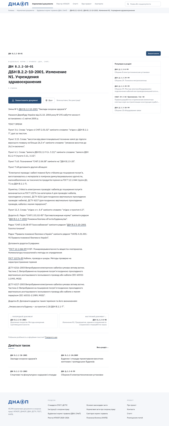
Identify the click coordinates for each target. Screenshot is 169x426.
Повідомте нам (51, 337)
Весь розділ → (103, 347)
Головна (11, 10)
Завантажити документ (26, 100)
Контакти (99, 4)
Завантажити (153, 53)
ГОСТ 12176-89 (15, 258)
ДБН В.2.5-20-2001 (76, 224)
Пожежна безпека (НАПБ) (97, 418)
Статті (75, 4)
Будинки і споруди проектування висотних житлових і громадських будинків (82, 360)
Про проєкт (86, 4)
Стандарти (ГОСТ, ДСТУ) (57, 405)
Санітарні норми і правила (97, 413)
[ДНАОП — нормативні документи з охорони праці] (18, 4)
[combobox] (144, 4)
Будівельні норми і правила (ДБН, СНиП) (52, 10)
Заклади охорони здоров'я (23, 358)
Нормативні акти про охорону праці (100, 409)
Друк (50, 100)
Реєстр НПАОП (62, 4)
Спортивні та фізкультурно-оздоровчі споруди (33, 374)
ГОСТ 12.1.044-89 (18, 249)
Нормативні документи (42, 4)
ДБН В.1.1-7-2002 (18, 219)
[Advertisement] (84, 31)
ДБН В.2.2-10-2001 (28, 109)
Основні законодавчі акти (97, 405)
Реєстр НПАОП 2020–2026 (58, 418)
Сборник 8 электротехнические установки (82, 374)
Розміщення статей (135, 418)
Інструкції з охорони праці (58, 409)
